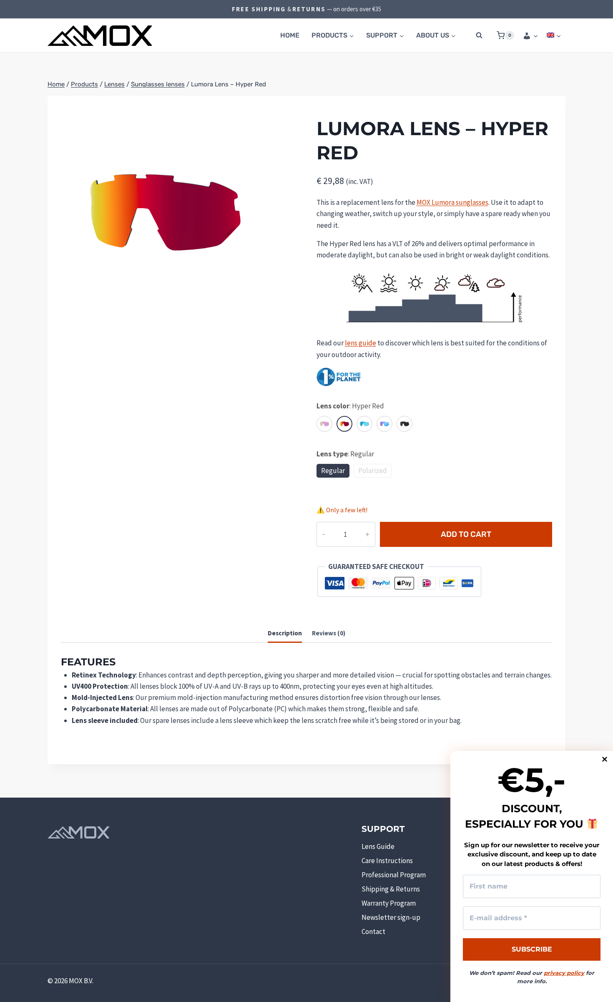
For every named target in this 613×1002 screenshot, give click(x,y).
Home (289, 35)
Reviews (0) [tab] (328, 633)
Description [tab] (285, 633)
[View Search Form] (479, 35)
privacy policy (564, 972)
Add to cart (466, 534)
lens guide (360, 342)
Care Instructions (387, 860)
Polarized (372, 470)
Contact (373, 931)
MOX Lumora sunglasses (452, 202)
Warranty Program (389, 903)
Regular (333, 470)
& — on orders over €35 (306, 9)
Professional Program (394, 874)
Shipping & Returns (391, 889)
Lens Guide (378, 846)
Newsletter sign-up (391, 917)
